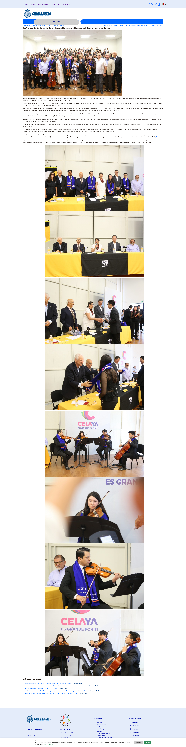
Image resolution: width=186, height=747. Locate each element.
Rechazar (138, 742)
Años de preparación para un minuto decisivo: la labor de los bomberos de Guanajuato (51, 693)
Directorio (99, 722)
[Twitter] (152, 4)
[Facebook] (149, 4)
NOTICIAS (56, 22)
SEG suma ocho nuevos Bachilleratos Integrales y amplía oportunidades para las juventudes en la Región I (57, 691)
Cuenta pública (100, 735)
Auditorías (99, 731)
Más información (48, 744)
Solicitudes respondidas (103, 733)
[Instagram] (156, 4)
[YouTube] (159, 4)
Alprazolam (158, 137)
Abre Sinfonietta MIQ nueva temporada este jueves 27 (41, 688)
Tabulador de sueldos (102, 727)
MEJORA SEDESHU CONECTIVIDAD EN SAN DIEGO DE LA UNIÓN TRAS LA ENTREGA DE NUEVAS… (132, 25)
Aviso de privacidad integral (104, 737)
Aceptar (147, 742)
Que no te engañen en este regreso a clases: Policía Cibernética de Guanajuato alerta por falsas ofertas (56, 685)
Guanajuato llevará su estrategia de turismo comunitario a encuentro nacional (48, 683)
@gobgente (135, 722)
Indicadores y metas (102, 729)
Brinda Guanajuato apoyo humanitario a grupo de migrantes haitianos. (44, 25)
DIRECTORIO (56, 4)
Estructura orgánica (101, 724)
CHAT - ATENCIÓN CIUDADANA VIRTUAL (37, 4)
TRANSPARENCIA (66, 4)
